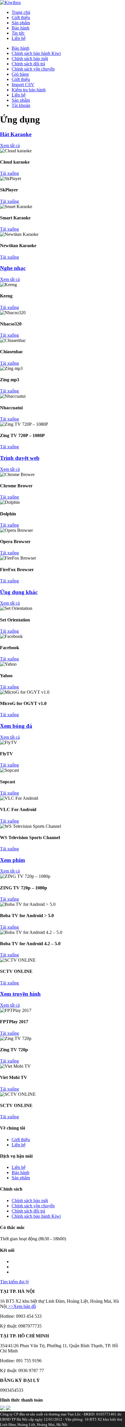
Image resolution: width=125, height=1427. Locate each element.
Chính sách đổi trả (28, 63)
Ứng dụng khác (19, 592)
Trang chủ (21, 12)
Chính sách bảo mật (30, 58)
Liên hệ (19, 38)
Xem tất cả (10, 145)
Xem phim (12, 860)
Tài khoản (21, 105)
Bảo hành (20, 27)
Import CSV (23, 84)
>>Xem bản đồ (21, 1306)
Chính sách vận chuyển (33, 68)
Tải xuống (9, 173)
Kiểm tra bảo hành (29, 89)
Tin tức (18, 33)
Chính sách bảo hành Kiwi (36, 53)
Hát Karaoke (15, 134)
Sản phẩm (21, 22)
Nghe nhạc (13, 268)
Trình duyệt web (20, 458)
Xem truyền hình (20, 994)
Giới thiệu (21, 17)
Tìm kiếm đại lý (14, 1281)
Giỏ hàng (20, 74)
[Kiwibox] (10, 2)
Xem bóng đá (16, 726)
